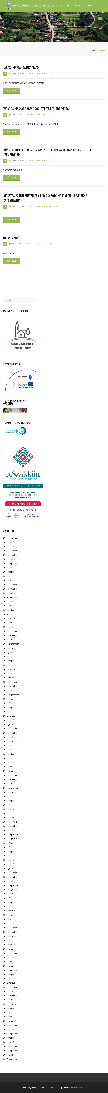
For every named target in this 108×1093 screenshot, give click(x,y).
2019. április (8, 855)
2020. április (8, 805)
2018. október (9, 881)
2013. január (8, 966)
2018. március (9, 910)
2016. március (9, 919)
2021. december (10, 728)
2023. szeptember (11, 644)
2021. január (8, 771)
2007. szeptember (11, 1059)
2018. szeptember (11, 885)
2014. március (9, 944)
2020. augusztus (10, 792)
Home (94, 50)
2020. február (9, 813)
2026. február (9, 542)
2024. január (8, 627)
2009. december (10, 1025)
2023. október (9, 639)
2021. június (8, 749)
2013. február (9, 961)
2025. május (8, 572)
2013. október (9, 957)
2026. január (8, 546)
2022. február (9, 720)
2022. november (10, 686)
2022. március (9, 716)
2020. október (9, 783)
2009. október (9, 1029)
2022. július (8, 699)
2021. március (9, 762)
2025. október (9, 559)
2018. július (8, 894)
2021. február (9, 766)
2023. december (10, 631)
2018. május (8, 902)
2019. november (10, 826)
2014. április (8, 940)
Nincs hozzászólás (47, 73)
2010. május (8, 1008)
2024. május (8, 610)
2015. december (10, 927)
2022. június (8, 703)
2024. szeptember (11, 597)
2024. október (9, 593)
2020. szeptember (11, 788)
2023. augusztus (10, 648)
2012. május (8, 974)
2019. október (9, 830)
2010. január (8, 1021)
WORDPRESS (79, 1087)
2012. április (8, 978)
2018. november (10, 877)
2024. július (8, 601)
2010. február (9, 1016)
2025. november (10, 555)
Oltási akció (11, 237)
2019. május (8, 851)
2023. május (8, 661)
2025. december (10, 550)
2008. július (8, 1055)
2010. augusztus (10, 1004)
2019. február (9, 864)
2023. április (8, 665)
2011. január (8, 991)
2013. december (10, 953)
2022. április (8, 711)
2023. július (8, 652)
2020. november (10, 779)
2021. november (10, 733)
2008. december (10, 1046)
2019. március (9, 860)
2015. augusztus (10, 936)
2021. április (8, 758)
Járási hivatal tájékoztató (21, 67)
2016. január (8, 923)
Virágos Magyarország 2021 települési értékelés (36, 108)
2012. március (9, 983)
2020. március (9, 809)
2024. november (10, 589)
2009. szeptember (11, 1033)
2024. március (9, 618)
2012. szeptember (11, 970)
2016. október (9, 915)
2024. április (8, 614)
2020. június (8, 796)
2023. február (9, 673)
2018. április (8, 906)
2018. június (8, 898)
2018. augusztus (10, 889)
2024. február (9, 622)
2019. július (8, 843)
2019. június (8, 847)
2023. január (8, 677)
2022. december (10, 682)
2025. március (9, 580)
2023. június (8, 656)
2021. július (8, 745)
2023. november (10, 635)
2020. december (10, 775)
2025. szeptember (11, 563)
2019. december (10, 822)
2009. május (8, 1038)
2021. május (8, 754)
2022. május (8, 707)
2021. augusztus (10, 741)
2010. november (10, 995)
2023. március (9, 669)
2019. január (8, 868)
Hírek (30, 73)
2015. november (10, 932)
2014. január (8, 949)
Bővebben (12, 90)
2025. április (8, 576)
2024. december (10, 584)
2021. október (9, 737)
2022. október (9, 690)
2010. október (9, 999)
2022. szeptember (11, 694)
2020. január (8, 817)
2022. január (8, 724)
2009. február (9, 1042)
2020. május (8, 800)
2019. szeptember (11, 834)
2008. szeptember (11, 1050)
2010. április (8, 1012)
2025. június (8, 567)
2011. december (10, 987)
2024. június (8, 606)
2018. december (10, 872)
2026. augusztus (10, 538)
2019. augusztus (10, 839)
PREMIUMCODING (52, 1087)
